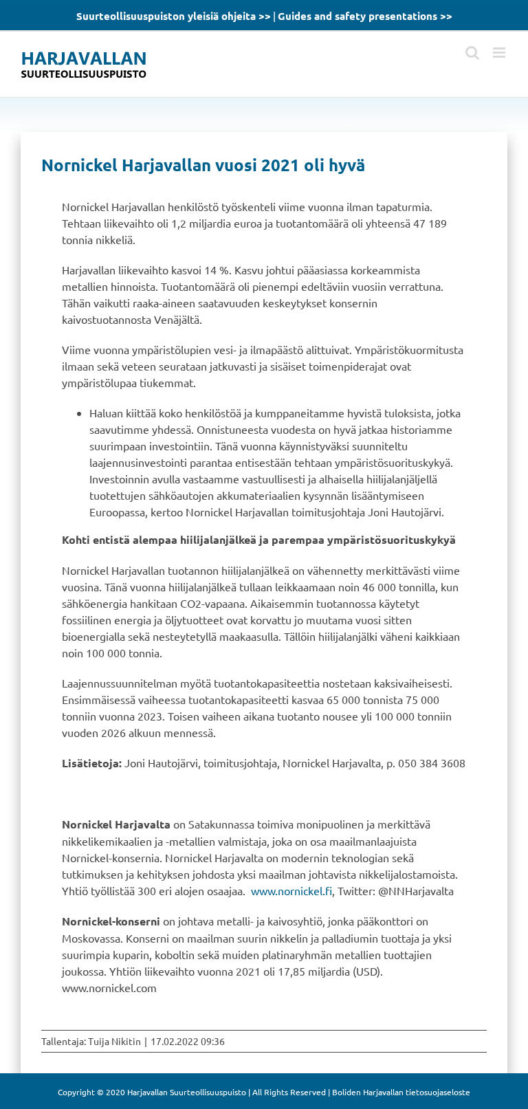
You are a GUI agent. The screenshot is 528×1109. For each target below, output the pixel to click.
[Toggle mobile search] (472, 52)
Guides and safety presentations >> (365, 16)
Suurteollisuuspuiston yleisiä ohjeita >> (173, 16)
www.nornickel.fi (291, 890)
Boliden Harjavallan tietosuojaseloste (401, 1091)
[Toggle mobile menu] (500, 52)
